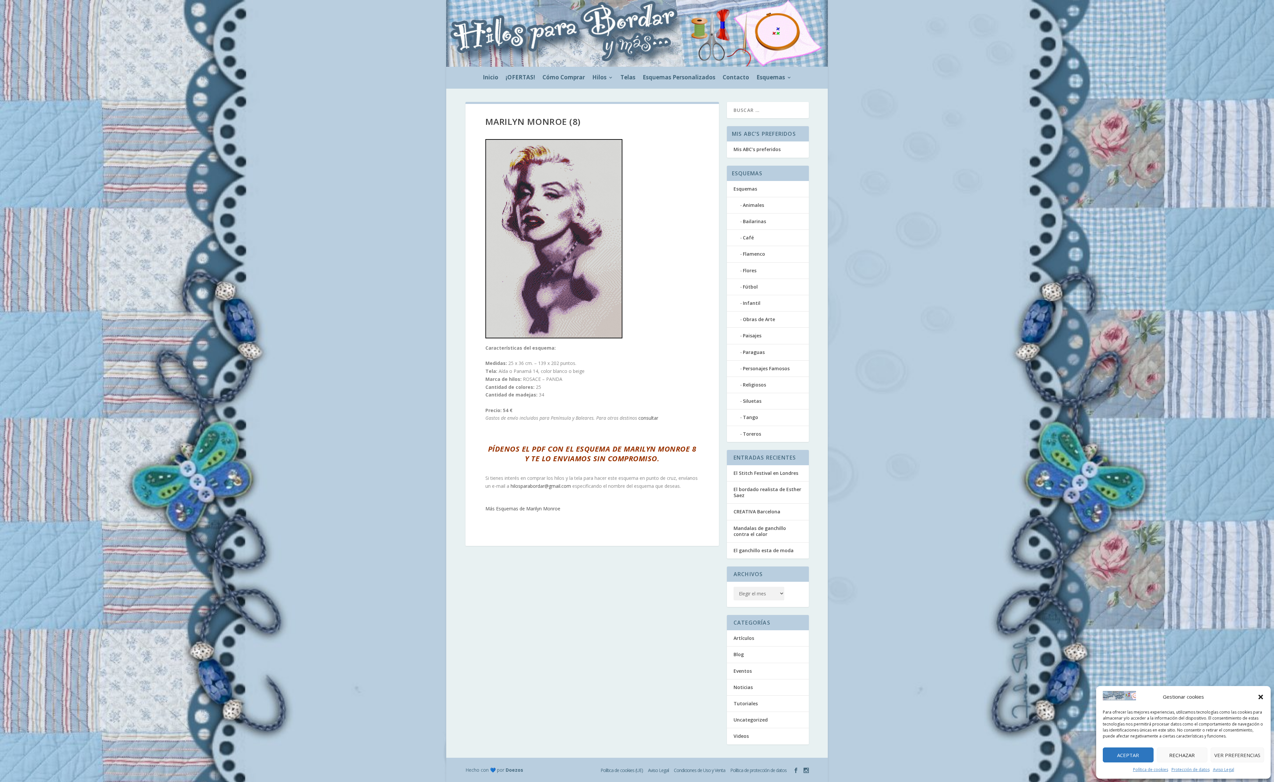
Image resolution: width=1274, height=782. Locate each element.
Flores (749, 270)
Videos (741, 736)
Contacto (736, 78)
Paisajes (752, 335)
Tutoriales (746, 703)
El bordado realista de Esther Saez (767, 492)
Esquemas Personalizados (679, 78)
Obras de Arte (759, 319)
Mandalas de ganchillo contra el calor (760, 531)
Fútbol (750, 287)
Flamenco (754, 254)
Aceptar (1128, 755)
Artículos (744, 638)
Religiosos (754, 385)
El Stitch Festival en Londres (766, 473)
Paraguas (754, 352)
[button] (1260, 697)
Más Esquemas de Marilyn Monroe (522, 508)
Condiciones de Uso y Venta (699, 770)
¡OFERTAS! (520, 78)
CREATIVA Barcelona (757, 511)
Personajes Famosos (766, 368)
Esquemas (770, 78)
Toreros (752, 434)
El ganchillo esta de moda (764, 550)
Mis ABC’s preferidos (757, 149)
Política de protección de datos (758, 770)
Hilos (599, 78)
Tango (750, 417)
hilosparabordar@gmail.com (541, 486)
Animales (753, 205)
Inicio (490, 78)
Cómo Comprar (563, 78)
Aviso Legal (1223, 769)
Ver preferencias (1237, 755)
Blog (739, 654)
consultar (648, 418)
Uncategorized (751, 720)
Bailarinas (754, 221)
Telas (627, 78)
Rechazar (1182, 755)
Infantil (751, 303)
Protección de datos (1190, 769)
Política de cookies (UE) (622, 770)
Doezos (514, 770)
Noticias (743, 687)
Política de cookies (1150, 769)
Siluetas (752, 401)
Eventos (743, 671)
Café (748, 237)
